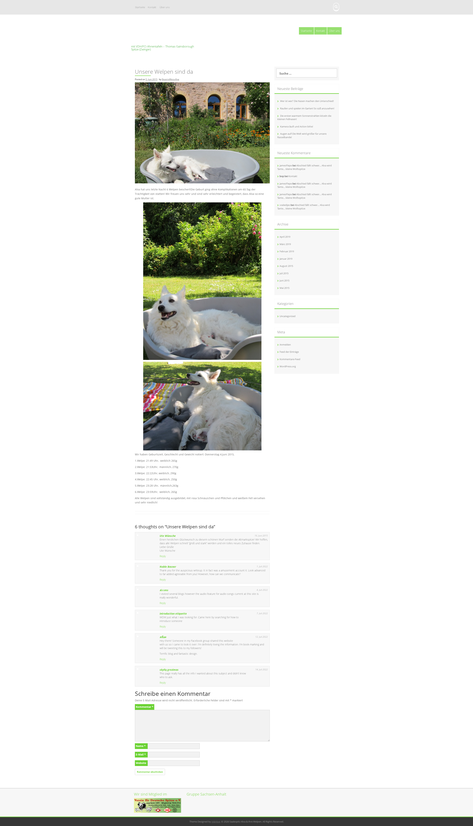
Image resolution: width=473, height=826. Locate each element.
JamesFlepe (286, 165)
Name (141, 746)
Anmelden (285, 344)
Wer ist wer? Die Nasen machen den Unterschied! (307, 101)
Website (141, 763)
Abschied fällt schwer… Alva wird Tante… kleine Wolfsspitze (304, 167)
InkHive (216, 821)
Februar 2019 (287, 251)
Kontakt (152, 7)
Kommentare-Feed (290, 359)
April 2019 (285, 236)
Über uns (165, 7)
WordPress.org (288, 366)
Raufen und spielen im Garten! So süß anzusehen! (307, 108)
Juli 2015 (284, 273)
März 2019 (285, 244)
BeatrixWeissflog (170, 79)
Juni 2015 (284, 280)
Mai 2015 (284, 288)
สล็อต (163, 637)
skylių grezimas (169, 669)
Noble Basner (168, 566)
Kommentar (144, 707)
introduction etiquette (173, 613)
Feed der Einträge (289, 351)
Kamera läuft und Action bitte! (296, 126)
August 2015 (286, 266)
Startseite (140, 7)
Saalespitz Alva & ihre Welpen (164, 36)
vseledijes (285, 205)
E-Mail (141, 754)
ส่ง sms (164, 590)
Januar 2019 (286, 258)
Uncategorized (287, 316)
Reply (163, 556)
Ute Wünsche (168, 536)
